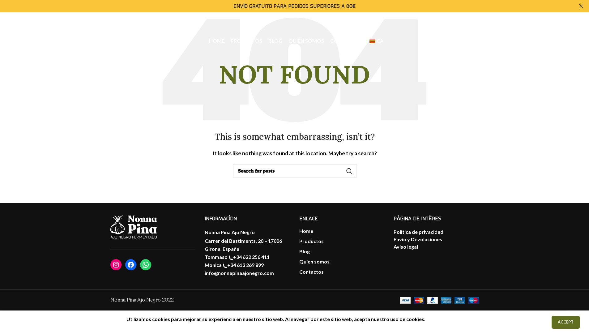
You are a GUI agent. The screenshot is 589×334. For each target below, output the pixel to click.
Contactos (311, 272)
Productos (311, 241)
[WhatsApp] (145, 264)
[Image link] (133, 227)
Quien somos (314, 261)
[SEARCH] (349, 171)
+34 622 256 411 (251, 257)
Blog (304, 251)
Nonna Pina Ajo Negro (230, 232)
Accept (566, 321)
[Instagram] (116, 264)
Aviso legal (406, 247)
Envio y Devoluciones (418, 239)
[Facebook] (130, 264)
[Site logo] (50, 40)
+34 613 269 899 (245, 265)
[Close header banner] (581, 6)
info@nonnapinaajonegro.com (239, 273)
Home (306, 231)
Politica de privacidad (418, 232)
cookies (415, 319)
